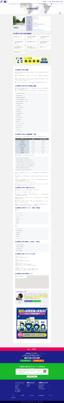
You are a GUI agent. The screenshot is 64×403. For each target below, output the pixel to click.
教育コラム (16, 387)
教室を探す (44, 1)
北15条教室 (28, 384)
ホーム (13, 395)
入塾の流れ (61, 1)
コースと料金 (49, 1)
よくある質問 (17, 388)
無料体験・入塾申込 (39, 360)
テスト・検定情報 (17, 390)
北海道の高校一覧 (41, 386)
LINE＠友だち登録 (37, 301)
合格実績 (57, 1)
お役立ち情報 (13, 397)
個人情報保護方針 (41, 395)
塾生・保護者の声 (17, 391)
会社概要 (22, 395)
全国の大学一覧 (41, 387)
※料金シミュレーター (43, 353)
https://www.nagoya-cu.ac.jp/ (38, 29)
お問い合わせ (32, 395)
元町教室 (28, 386)
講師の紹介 (53, 1)
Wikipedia (23, 25)
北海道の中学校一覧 (41, 384)
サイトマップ (51, 395)
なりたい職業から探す (42, 388)
